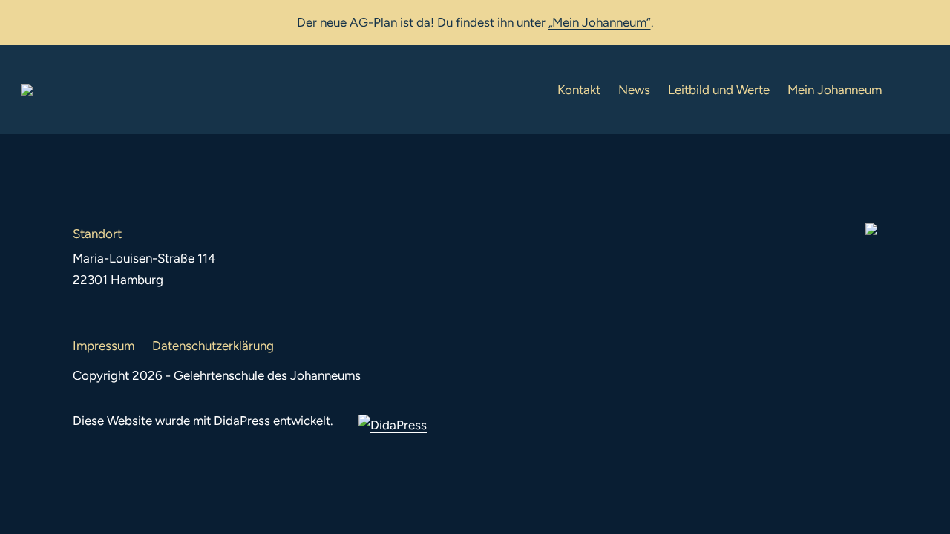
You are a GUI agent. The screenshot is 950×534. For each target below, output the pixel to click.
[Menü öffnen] (917, 90)
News (634, 89)
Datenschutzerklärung (213, 345)
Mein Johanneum (834, 89)
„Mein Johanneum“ (599, 22)
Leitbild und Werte (719, 89)
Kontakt (578, 89)
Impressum (103, 345)
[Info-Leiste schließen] (927, 20)
